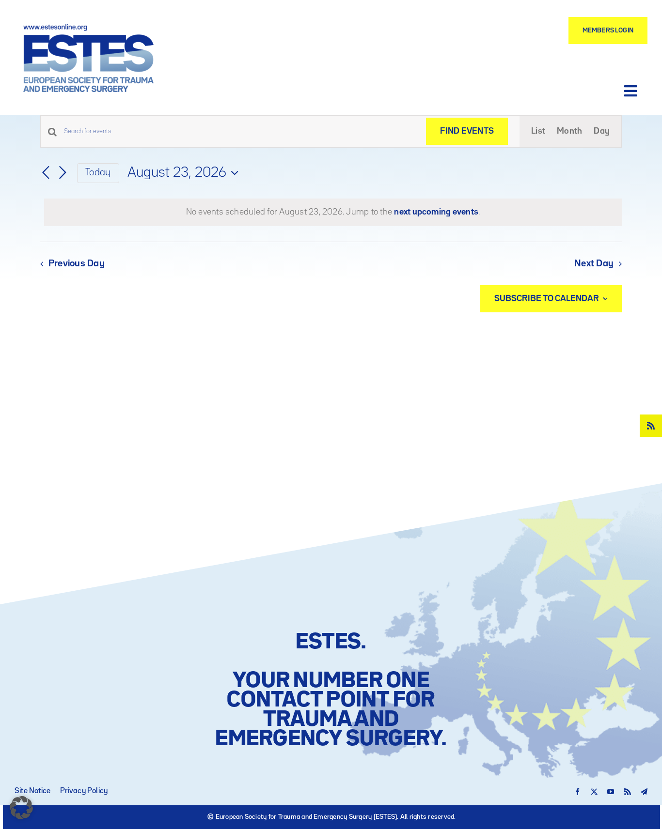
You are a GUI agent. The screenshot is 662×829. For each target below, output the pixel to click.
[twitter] (594, 791)
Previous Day (76, 264)
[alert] (333, 212)
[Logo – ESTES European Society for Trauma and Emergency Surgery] (88, 28)
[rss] (651, 426)
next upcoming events (436, 212)
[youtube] (610, 791)
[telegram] (644, 791)
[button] (21, 807)
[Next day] (62, 173)
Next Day (594, 264)
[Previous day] (46, 173)
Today (97, 173)
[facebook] (577, 791)
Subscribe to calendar (546, 299)
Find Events (467, 131)
